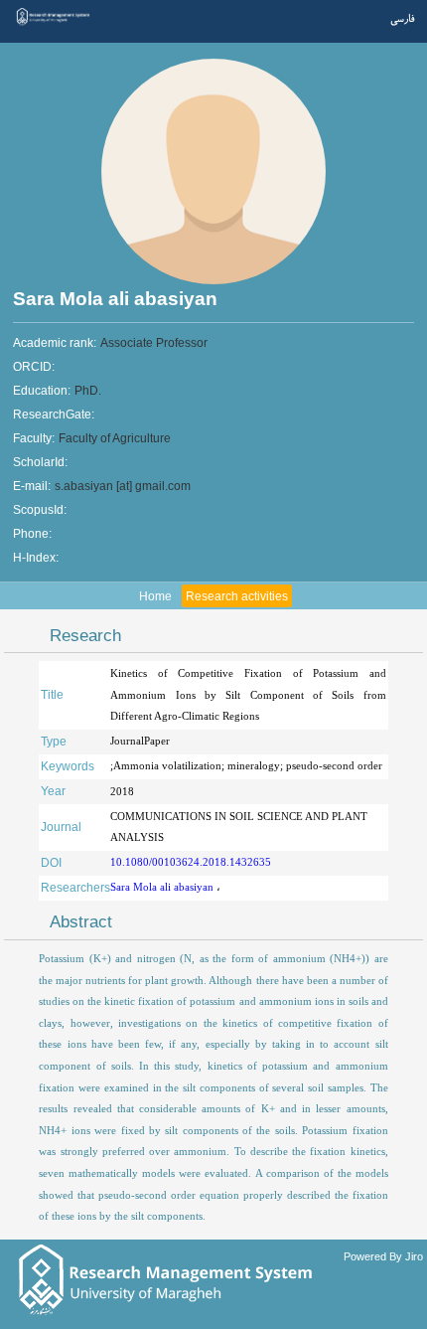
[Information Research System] (53, 24)
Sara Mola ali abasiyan (163, 887)
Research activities (237, 596)
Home (155, 596)
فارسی (402, 20)
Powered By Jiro (383, 1256)
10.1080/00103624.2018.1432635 (190, 862)
